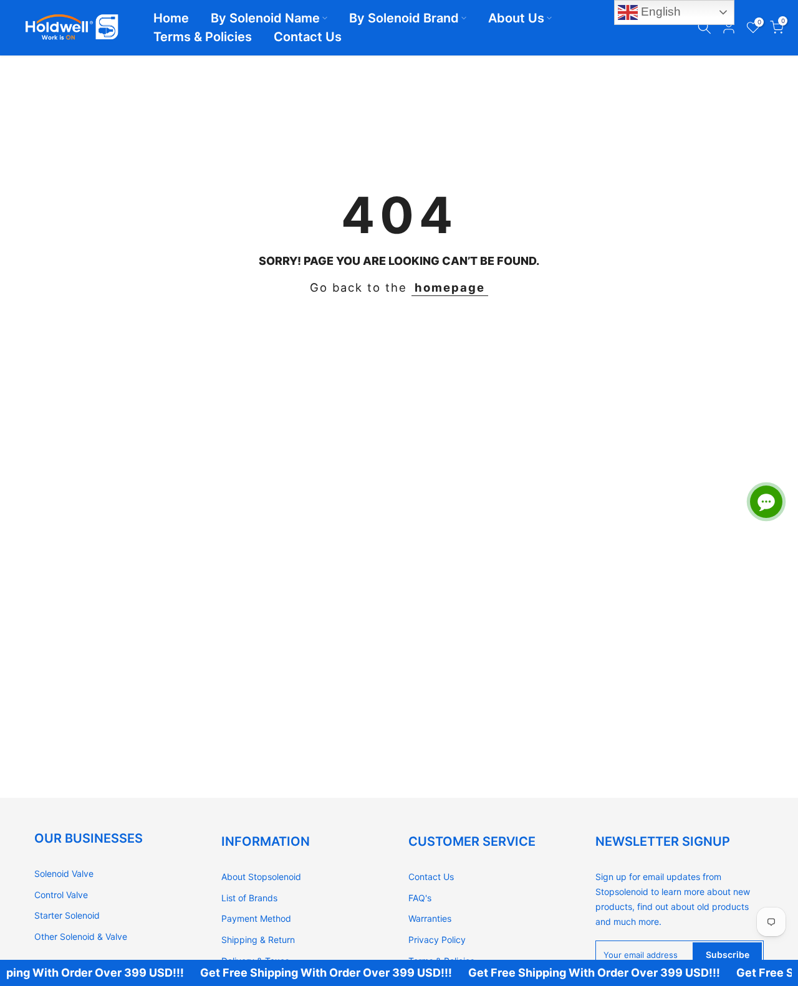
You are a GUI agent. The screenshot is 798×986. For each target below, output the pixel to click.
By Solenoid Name (265, 18)
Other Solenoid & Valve (80, 936)
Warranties (429, 918)
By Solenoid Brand (404, 18)
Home (171, 18)
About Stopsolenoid (261, 876)
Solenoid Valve (64, 873)
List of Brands (249, 898)
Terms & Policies (202, 36)
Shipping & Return (258, 939)
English (659, 11)
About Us (516, 18)
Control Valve (61, 894)
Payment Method (256, 918)
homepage (450, 287)
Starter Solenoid (67, 915)
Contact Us (308, 36)
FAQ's (419, 898)
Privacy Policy (437, 939)
